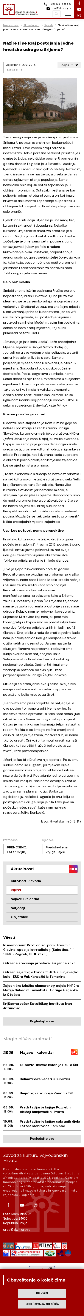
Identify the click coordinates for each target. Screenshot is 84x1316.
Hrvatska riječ (61, 821)
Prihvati (42, 1293)
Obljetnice (19, 917)
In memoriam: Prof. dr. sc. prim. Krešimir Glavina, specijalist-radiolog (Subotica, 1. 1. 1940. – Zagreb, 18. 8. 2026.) (39, 950)
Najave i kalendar (25, 899)
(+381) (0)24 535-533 (59, 4)
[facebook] (9, 1205)
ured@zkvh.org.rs (16, 1230)
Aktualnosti (31, 25)
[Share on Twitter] (77, 65)
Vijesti (48, 25)
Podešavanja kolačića (42, 1304)
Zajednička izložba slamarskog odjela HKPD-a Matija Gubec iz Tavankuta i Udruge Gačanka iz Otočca (41, 990)
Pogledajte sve (42, 1021)
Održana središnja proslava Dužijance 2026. (39, 963)
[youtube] (23, 1205)
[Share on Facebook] (72, 65)
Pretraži (56, 14)
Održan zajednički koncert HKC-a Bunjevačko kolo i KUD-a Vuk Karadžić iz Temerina (40, 975)
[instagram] (37, 1205)
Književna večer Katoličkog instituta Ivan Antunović (37, 1006)
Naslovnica (11, 25)
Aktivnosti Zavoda (26, 881)
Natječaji (18, 908)
